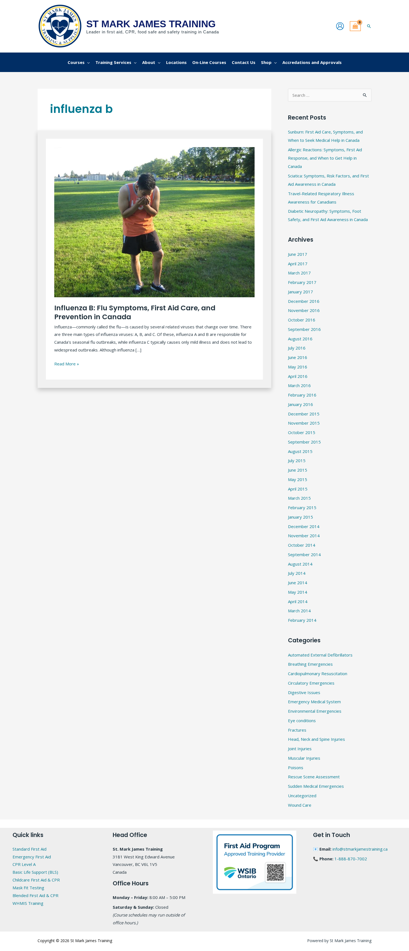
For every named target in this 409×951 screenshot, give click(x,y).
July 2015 (296, 460)
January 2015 (300, 517)
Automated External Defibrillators (320, 655)
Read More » (66, 363)
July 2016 (296, 348)
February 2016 (302, 395)
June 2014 (297, 582)
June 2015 (297, 470)
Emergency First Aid (32, 857)
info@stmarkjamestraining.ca (360, 849)
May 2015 (297, 479)
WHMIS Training (28, 903)
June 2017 (297, 254)
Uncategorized (302, 795)
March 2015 (299, 498)
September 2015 (304, 442)
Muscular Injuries (304, 758)
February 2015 (302, 507)
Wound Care (299, 805)
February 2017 (302, 282)
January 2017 (300, 291)
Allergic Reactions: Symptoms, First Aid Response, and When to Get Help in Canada (325, 158)
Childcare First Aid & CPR (36, 880)
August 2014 (300, 564)
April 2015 (297, 489)
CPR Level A (24, 864)
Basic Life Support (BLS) (35, 872)
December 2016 (303, 301)
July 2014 (296, 573)
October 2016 (301, 320)
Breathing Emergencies (310, 664)
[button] (368, 26)
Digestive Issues (304, 692)
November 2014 (304, 535)
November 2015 (304, 423)
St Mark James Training (151, 23)
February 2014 (302, 620)
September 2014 (304, 554)
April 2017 (297, 263)
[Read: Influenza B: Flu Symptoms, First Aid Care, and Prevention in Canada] (154, 221)
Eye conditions (302, 720)
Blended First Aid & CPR (35, 895)
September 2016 (304, 329)
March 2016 (299, 385)
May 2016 (297, 367)
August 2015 (300, 451)
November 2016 (304, 310)
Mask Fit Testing (28, 887)
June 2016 (297, 357)
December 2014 (303, 526)
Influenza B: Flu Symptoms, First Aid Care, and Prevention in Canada (134, 312)
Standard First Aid (29, 849)
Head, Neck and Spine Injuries (316, 739)
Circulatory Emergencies (311, 683)
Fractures (297, 730)
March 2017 (299, 273)
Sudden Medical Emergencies (316, 786)
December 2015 (303, 414)
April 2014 (297, 601)
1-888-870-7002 (350, 858)
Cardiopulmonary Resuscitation (317, 673)
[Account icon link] (340, 26)
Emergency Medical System (314, 701)
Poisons (295, 767)
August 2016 (300, 338)
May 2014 (297, 592)
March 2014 (299, 610)
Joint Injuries (300, 748)
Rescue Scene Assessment (314, 776)
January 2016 (300, 404)
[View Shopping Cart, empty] (355, 26)
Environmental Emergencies (314, 711)
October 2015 (301, 432)
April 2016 (297, 376)
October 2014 (301, 545)
